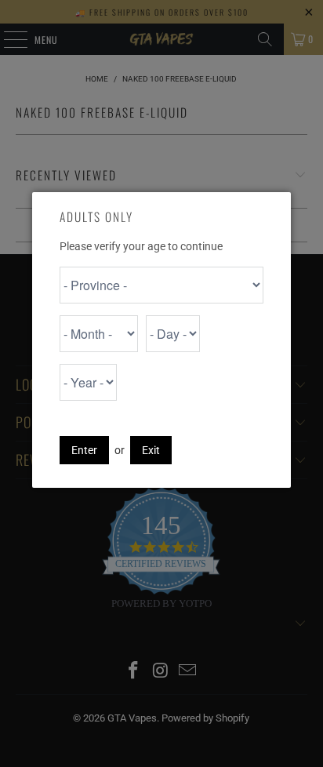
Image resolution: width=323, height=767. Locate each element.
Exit (151, 450)
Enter (84, 450)
